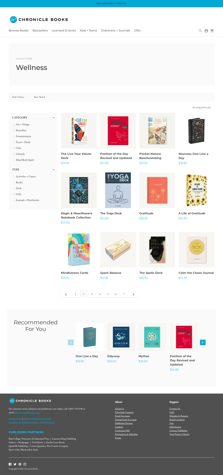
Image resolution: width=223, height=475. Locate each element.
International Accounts (126, 419)
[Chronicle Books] (39, 19)
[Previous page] (66, 294)
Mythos (144, 356)
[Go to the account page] (206, 31)
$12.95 (143, 163)
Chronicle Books (31, 468)
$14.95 (104, 163)
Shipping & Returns (179, 415)
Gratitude (146, 213)
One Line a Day (87, 356)
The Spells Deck (151, 273)
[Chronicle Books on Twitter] (15, 463)
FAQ (172, 412)
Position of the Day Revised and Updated (182, 360)
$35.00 (111, 361)
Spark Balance (110, 273)
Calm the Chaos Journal (196, 273)
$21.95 (65, 163)
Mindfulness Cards (74, 273)
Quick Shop (79, 141)
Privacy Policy (15, 418)
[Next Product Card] (203, 342)
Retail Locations (177, 419)
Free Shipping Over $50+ (111, 3)
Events (118, 437)
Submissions (175, 426)
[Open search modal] (200, 31)
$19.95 (65, 278)
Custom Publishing (178, 430)
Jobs (172, 423)
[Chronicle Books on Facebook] (10, 463)
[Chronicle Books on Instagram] (24, 463)
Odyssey (113, 356)
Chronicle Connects (124, 412)
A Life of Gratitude (192, 213)
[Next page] (133, 294)
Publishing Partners (124, 423)
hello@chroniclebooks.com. (27, 412)
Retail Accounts (122, 415)
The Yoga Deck (111, 213)
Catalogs (119, 426)
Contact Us (175, 408)
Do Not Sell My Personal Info (37, 418)
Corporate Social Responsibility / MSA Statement (32, 422)
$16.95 (183, 163)
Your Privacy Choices (180, 434)
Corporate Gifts (122, 430)
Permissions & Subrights (126, 434)
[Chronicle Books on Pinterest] (19, 463)
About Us (119, 408)
